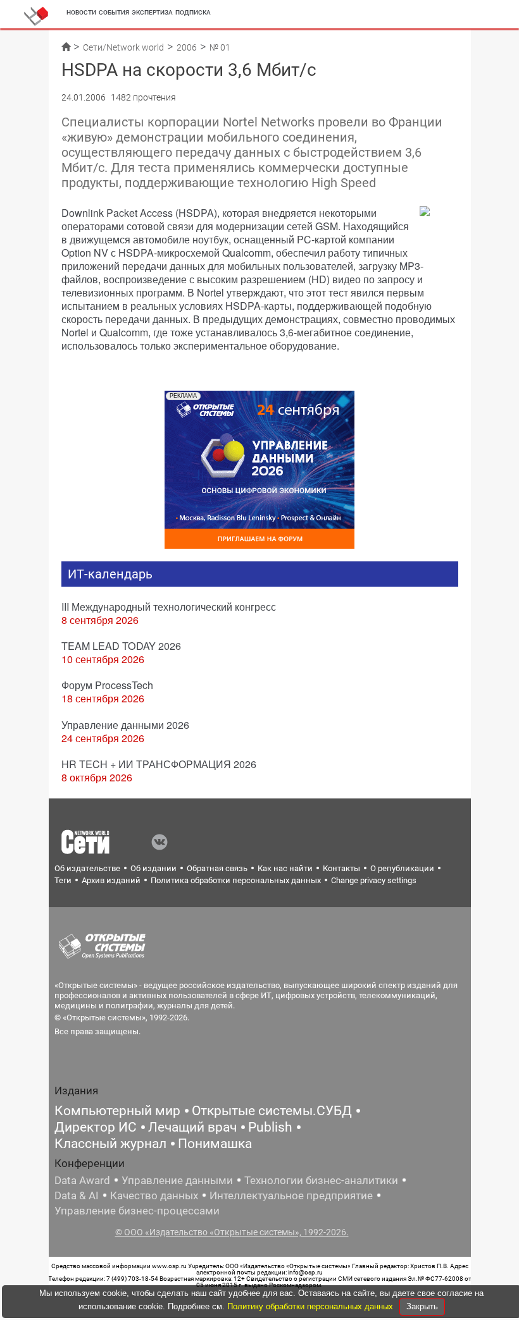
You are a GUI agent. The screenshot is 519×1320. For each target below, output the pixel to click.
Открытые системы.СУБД (272, 1110)
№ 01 (219, 47)
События (114, 12)
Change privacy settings (373, 880)
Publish (270, 1127)
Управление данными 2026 (125, 725)
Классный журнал (110, 1143)
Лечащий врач (192, 1127)
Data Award (82, 1180)
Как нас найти (285, 868)
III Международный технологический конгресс (168, 606)
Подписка (193, 12)
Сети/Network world (123, 47)
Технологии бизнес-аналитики (321, 1180)
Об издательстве (87, 868)
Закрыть (422, 1306)
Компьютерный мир (117, 1110)
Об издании (153, 868)
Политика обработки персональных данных (236, 880)
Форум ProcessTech (107, 685)
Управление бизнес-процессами (137, 1210)
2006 (187, 47)
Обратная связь (217, 868)
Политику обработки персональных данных (311, 1306)
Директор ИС (95, 1127)
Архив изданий (111, 880)
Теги (63, 880)
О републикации (402, 868)
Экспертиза (152, 12)
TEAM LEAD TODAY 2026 (121, 646)
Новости (81, 12)
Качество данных (154, 1195)
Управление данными (177, 1180)
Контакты (341, 868)
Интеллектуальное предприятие (291, 1195)
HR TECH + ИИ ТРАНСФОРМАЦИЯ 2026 (158, 764)
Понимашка (215, 1143)
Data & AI (76, 1195)
